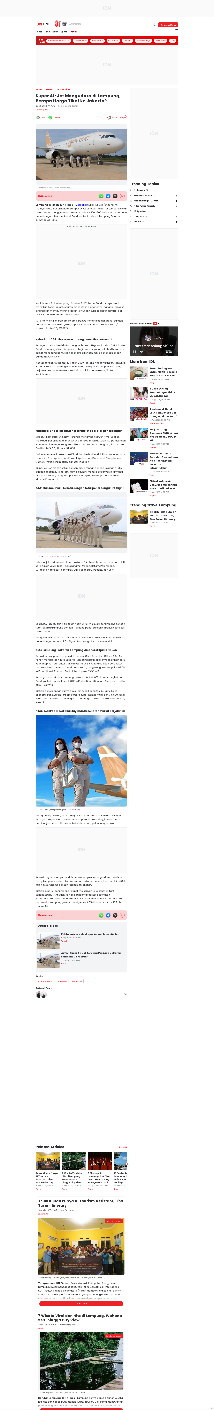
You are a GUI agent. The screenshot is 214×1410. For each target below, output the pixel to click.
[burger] (176, 30)
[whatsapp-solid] (101, 196)
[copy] (122, 196)
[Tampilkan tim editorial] (125, 994)
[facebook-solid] (108, 196)
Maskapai (81, 205)
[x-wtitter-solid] (115, 196)
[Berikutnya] (127, 1164)
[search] (154, 25)
